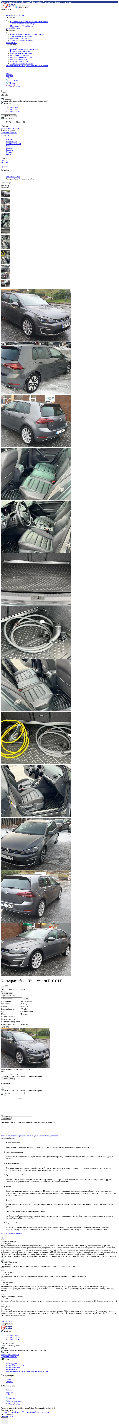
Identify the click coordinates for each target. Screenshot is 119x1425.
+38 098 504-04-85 (13, 109)
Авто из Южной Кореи (15, 15)
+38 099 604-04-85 (13, 111)
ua (2, 94)
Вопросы (9, 150)
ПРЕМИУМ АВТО (13, 144)
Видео (8, 146)
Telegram (11, 83)
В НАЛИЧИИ (11, 142)
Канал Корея (13, 80)
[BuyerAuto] (7, 1329)
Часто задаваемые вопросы (11, 1233)
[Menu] (2, 7)
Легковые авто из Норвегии (21, 36)
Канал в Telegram (15, 1401)
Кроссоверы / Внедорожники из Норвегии (27, 34)
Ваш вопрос (6, 1116)
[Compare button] (6, 986)
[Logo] (9, 7)
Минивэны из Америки (19, 55)
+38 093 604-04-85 (13, 107)
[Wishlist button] (2, 987)
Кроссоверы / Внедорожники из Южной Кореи (29, 22)
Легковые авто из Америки (21, 53)
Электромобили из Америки (21, 64)
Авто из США (11, 43)
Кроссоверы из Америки (20, 51)
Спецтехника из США (19, 62)
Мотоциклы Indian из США (21, 57)
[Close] (6, 20)
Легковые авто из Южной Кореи (23, 24)
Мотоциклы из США (18, 59)
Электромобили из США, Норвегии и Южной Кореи (27, 66)
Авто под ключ (12, 1363)
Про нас (9, 148)
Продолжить (6, 1118)
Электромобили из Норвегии (21, 41)
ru (6, 94)
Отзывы (9, 152)
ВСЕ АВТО (10, 139)
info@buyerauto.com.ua (10, 128)
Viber (10, 86)
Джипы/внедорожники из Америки (24, 49)
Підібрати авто (7, 1324)
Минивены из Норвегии (20, 38)
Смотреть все (6, 1321)
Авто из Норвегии (13, 28)
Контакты (9, 154)
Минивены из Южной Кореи (21, 26)
